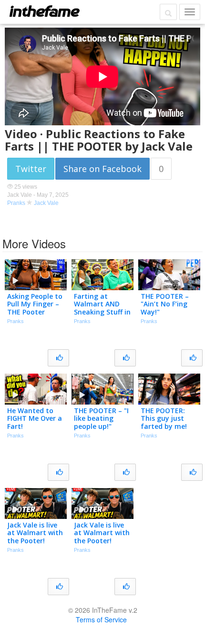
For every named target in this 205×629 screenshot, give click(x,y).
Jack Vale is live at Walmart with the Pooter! (35, 533)
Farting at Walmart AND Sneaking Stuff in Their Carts (102, 308)
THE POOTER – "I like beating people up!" (101, 418)
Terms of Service (101, 619)
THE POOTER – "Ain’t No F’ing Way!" (165, 304)
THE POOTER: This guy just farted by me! (164, 418)
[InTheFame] (44, 11)
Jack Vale (46, 203)
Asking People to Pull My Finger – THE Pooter (34, 304)
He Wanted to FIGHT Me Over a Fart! (34, 418)
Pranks (16, 203)
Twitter (30, 168)
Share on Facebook (102, 168)
